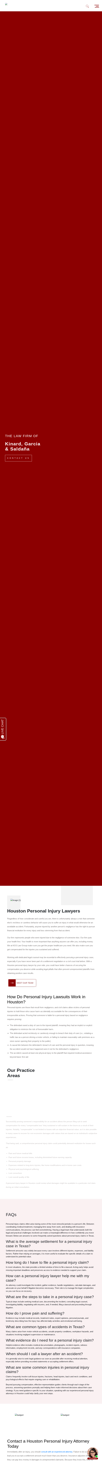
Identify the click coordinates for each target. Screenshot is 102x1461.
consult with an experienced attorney (56, 1452)
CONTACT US (18, 458)
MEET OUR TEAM (25, 983)
